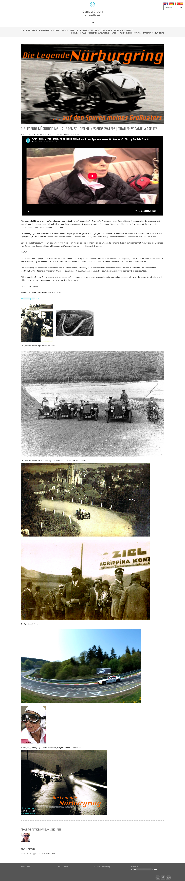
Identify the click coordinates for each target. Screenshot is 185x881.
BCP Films (82, 33)
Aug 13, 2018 (27, 134)
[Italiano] (175, 3)
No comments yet (73, 134)
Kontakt (134, 867)
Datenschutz (63, 867)
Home (74, 33)
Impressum (25, 867)
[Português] (178, 3)
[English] (165, 3)
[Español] (181, 3)
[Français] (168, 3)
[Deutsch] (171, 3)
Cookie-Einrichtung (102, 867)
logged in (35, 853)
